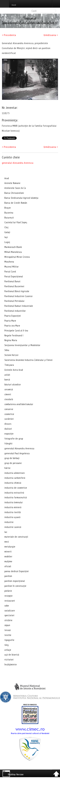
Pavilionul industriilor (15, 310)
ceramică (8, 389)
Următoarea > (51, 35)
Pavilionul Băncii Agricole (16, 291)
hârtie (7, 467)
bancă (7, 379)
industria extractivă (14, 492)
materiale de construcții (16, 536)
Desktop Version (16, 774)
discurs (7, 423)
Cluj (6, 227)
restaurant (9, 600)
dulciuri (8, 428)
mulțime (8, 561)
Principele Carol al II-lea (16, 330)
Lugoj (7, 242)
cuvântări (9, 418)
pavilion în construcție (15, 585)
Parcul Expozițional (13, 276)
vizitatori (9, 659)
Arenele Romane (12, 183)
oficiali (7, 566)
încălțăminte (10, 664)
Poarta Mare (10, 320)
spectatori (9, 615)
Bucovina (8, 212)
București (9, 217)
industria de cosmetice (15, 487)
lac (5, 531)
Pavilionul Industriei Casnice (18, 296)
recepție (8, 595)
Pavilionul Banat (12, 281)
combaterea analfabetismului (18, 404)
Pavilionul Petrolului (14, 300)
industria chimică (12, 482)
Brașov (7, 207)
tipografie (9, 639)
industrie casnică (12, 527)
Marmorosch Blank (13, 247)
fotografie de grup (13, 438)
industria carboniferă (14, 477)
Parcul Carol (10, 271)
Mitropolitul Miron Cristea (17, 256)
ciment (7, 394)
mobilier (8, 556)
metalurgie (9, 546)
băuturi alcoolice (12, 384)
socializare (9, 610)
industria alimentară (14, 472)
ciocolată (8, 399)
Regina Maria (10, 340)
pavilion (8, 576)
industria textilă (12, 512)
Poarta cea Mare (12, 325)
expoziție (9, 433)
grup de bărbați (12, 458)
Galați (7, 232)
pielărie (8, 590)
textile (7, 635)
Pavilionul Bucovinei (14, 286)
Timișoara (9, 364)
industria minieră (12, 507)
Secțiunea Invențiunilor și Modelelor (22, 345)
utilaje (7, 649)
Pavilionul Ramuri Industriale (18, 305)
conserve (8, 409)
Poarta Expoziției (12, 315)
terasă (7, 630)
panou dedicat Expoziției (16, 571)
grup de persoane (13, 463)
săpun (7, 625)
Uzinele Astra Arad (13, 369)
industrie (9, 522)
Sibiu (6, 350)
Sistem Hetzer (11, 355)
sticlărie (8, 620)
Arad (6, 178)
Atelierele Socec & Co (15, 187)
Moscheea (9, 261)
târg (6, 644)
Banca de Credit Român (15, 202)
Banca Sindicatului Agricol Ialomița (21, 197)
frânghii (8, 443)
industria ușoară (12, 517)
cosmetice (9, 414)
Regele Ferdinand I (13, 335)
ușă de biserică (11, 654)
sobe (6, 605)
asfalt (7, 374)
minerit (8, 551)
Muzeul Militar (11, 266)
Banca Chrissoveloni (14, 192)
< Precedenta (9, 35)
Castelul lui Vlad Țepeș (15, 222)
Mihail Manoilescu (13, 251)
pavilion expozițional (14, 580)
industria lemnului (13, 502)
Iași (6, 237)
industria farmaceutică (15, 497)
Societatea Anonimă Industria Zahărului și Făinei (28, 359)
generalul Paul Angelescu (17, 453)
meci (6, 541)
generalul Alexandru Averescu (17, 162)
